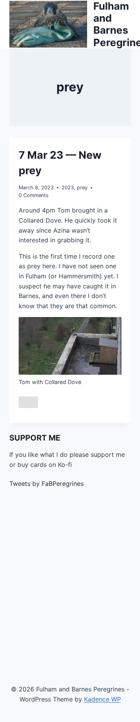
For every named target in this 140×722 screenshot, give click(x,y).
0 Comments (34, 195)
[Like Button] (28, 402)
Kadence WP (102, 699)
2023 (67, 187)
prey (82, 187)
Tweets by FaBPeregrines (46, 483)
